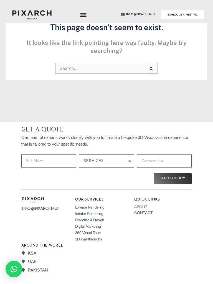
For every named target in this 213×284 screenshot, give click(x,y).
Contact (143, 213)
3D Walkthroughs (88, 239)
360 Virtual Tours (88, 232)
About (141, 207)
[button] (83, 15)
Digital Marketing (88, 226)
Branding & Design (89, 220)
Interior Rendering (89, 213)
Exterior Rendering (89, 207)
